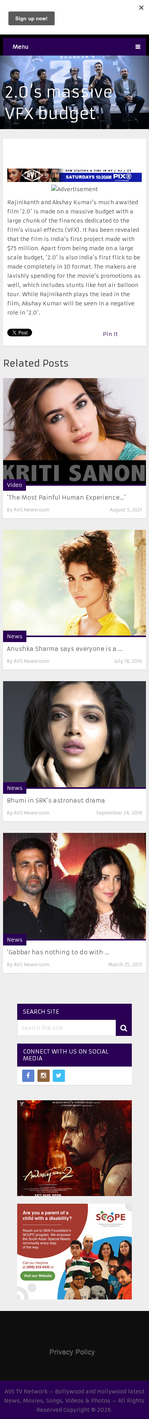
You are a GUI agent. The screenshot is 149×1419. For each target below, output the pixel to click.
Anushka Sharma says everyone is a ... (65, 648)
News (15, 636)
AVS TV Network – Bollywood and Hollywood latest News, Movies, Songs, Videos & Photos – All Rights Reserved (74, 1400)
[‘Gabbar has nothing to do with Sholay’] (74, 887)
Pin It (110, 334)
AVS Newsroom (31, 510)
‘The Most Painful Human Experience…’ (66, 497)
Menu (21, 46)
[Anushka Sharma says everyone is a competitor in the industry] (74, 583)
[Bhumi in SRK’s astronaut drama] (74, 735)
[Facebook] (28, 1076)
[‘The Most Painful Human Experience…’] (74, 432)
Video (14, 485)
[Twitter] (59, 1076)
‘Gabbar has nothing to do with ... (58, 952)
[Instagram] (43, 1076)
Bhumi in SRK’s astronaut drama (56, 800)
